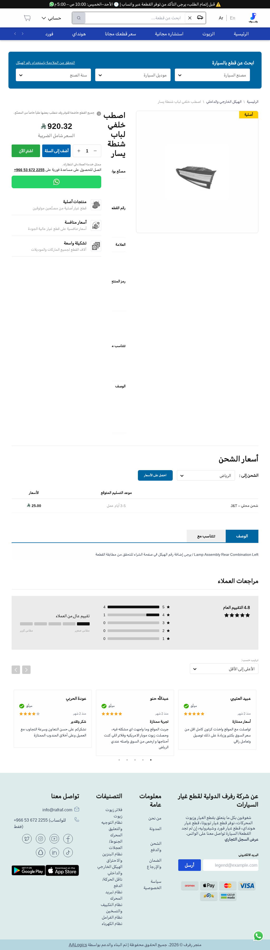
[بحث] (78, 18)
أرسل (189, 865)
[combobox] (246, 75)
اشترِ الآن (26, 150)
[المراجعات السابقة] (16, 670)
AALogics (78, 944)
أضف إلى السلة (57, 150)
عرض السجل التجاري (241, 839)
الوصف (242, 536)
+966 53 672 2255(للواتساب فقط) (40, 823)
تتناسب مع (206, 536)
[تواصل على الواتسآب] (258, 938)
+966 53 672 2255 (29, 170)
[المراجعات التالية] (26, 670)
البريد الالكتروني (248, 855)
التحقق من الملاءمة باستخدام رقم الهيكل (45, 62)
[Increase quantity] (79, 151)
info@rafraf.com (57, 809)
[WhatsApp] (56, 182)
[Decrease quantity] (95, 151)
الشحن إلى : (248, 475)
